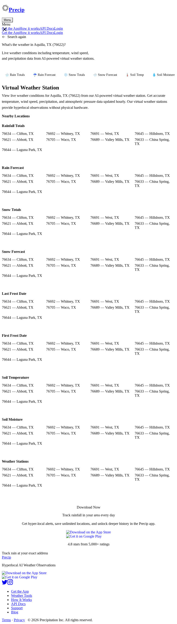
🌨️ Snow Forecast (105, 75)
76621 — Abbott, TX (17, 140)
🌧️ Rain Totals (15, 75)
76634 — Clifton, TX (18, 134)
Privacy (19, 620)
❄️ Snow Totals (74, 75)
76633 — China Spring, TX (152, 142)
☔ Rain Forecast (44, 75)
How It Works (21, 600)
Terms (6, 620)
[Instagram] (10, 584)
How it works (30, 28)
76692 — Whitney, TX (63, 134)
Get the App (20, 591)
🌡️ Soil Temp (134, 75)
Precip (16, 10)
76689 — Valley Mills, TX (110, 140)
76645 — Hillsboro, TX (152, 134)
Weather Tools (21, 595)
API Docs (47, 28)
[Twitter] (4, 584)
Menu (7, 20)
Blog (14, 612)
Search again (16, 37)
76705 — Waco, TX (61, 140)
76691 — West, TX (104, 134)
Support (17, 608)
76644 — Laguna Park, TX (22, 150)
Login (58, 28)
